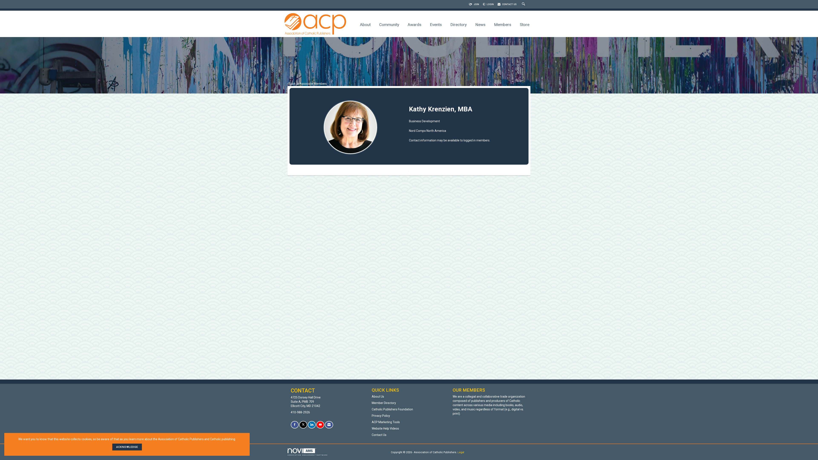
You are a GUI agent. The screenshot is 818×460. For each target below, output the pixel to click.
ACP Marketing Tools (386, 422)
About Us (378, 396)
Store (524, 24)
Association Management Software (308, 455)
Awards (414, 24)
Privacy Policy (381, 415)
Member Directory (384, 403)
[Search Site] (524, 4)
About (365, 24)
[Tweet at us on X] (303, 424)
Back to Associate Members (308, 83)
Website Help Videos (385, 428)
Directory (458, 24)
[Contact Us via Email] (329, 424)
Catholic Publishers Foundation (392, 409)
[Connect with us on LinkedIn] (312, 424)
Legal (461, 452)
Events (436, 24)
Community (389, 24)
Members (502, 24)
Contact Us (379, 435)
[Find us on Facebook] (295, 424)
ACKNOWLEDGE (127, 446)
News (480, 24)
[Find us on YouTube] (320, 424)
